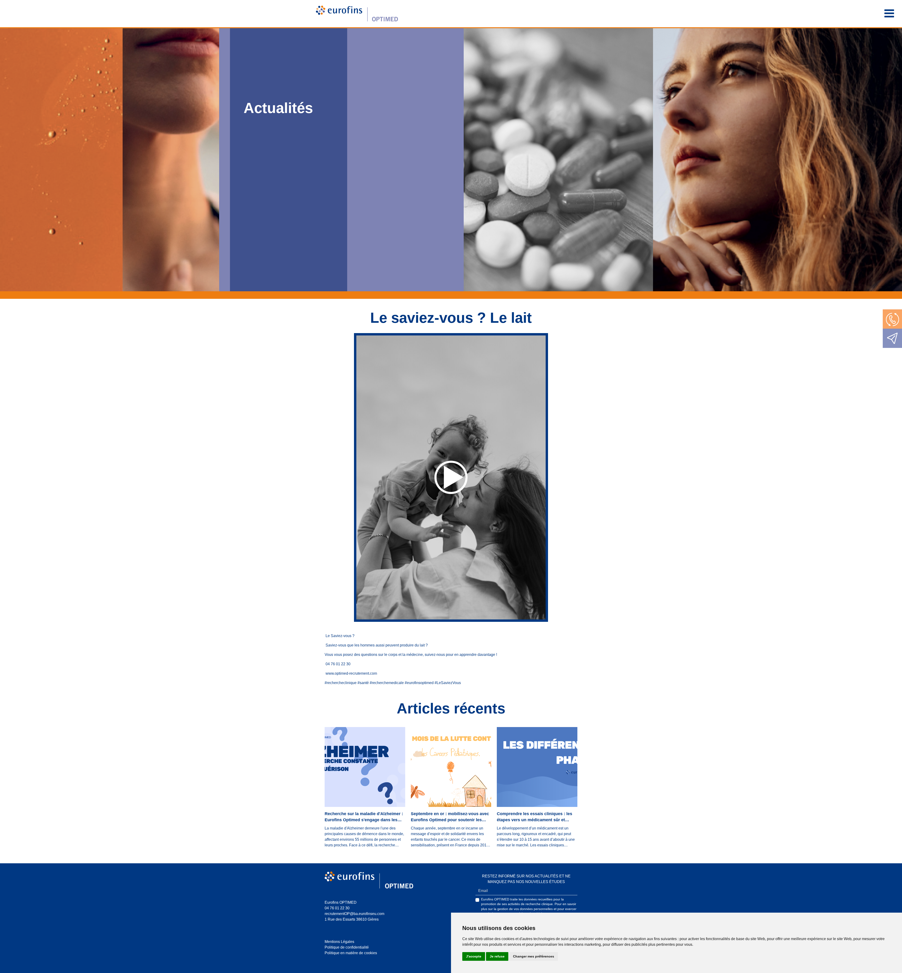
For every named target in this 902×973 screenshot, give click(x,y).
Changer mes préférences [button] (533, 956)
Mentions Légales (339, 942)
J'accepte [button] (473, 956)
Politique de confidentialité (347, 947)
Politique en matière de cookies (351, 953)
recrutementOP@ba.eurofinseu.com (354, 914)
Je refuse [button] (497, 956)
